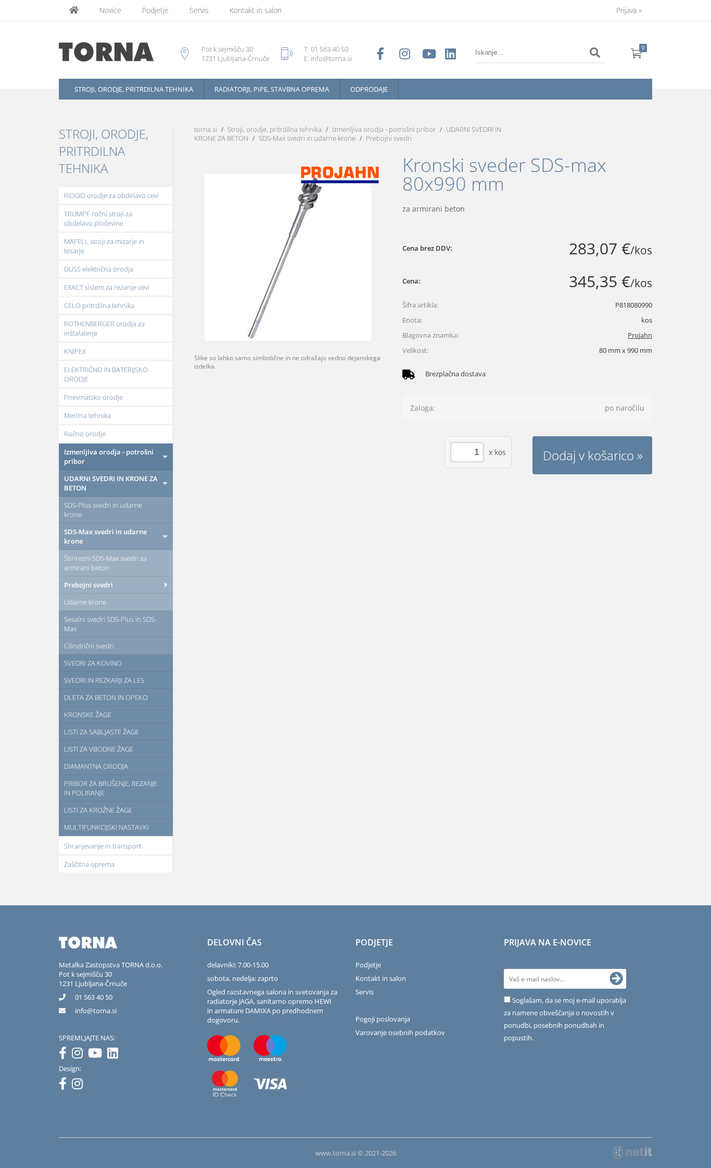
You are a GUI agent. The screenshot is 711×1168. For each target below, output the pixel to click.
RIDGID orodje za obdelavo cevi (111, 195)
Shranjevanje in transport (102, 846)
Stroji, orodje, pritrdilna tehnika (133, 89)
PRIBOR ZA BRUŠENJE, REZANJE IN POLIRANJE (110, 788)
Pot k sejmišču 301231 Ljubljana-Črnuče (93, 978)
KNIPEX (75, 351)
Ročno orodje (85, 433)
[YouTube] (97, 1055)
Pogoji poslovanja (382, 1019)
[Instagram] (80, 1055)
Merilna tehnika (87, 415)
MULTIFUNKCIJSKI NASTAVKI (106, 827)
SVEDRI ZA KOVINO (93, 663)
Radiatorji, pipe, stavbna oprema (271, 89)
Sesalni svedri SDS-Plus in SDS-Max (110, 623)
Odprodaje (369, 89)
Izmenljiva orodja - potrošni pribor (109, 456)
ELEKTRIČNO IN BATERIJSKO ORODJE (106, 374)
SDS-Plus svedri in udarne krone (103, 509)
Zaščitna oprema (89, 864)
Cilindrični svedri (89, 645)
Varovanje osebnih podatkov (400, 1032)
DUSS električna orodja (98, 269)
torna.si (205, 129)
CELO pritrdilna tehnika (99, 305)
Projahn (640, 335)
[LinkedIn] (115, 1055)
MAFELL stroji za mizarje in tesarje (104, 246)
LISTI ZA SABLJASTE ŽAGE (101, 731)
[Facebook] (65, 1055)
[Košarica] (636, 52)
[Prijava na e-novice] (616, 979)
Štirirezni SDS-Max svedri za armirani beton (105, 563)
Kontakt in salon (256, 10)
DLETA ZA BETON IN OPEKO (106, 697)
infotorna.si (96, 1010)
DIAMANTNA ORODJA (96, 766)
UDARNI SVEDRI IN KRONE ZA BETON (111, 483)
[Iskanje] (595, 52)
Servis (199, 10)
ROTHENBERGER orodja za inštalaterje (104, 328)
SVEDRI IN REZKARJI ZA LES (104, 680)
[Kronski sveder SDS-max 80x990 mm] (288, 257)
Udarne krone (85, 602)
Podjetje (155, 10)
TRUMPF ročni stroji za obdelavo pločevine (98, 218)
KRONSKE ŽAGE (87, 714)
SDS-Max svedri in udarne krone (105, 536)
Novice (110, 10)
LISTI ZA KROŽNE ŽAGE (98, 810)
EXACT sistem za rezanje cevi (106, 287)
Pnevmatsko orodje (93, 397)
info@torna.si (331, 58)
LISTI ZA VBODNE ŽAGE (98, 749)
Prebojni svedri (88, 584)
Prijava (629, 10)
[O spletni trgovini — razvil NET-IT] (632, 1152)
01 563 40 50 (329, 49)
